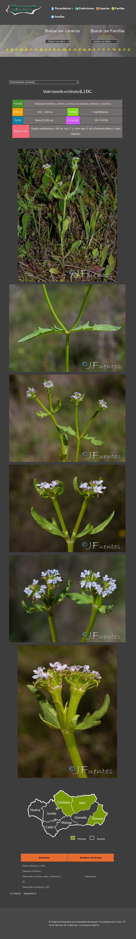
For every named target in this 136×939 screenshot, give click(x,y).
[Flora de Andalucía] (23, 9)
